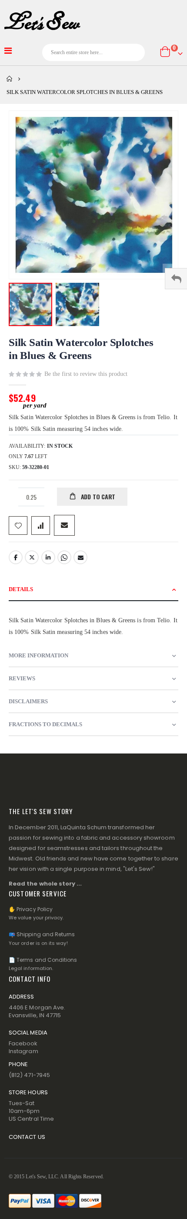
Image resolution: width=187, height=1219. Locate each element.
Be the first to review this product (85, 374)
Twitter (32, 557)
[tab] (93, 589)
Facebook (16, 557)
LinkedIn (48, 557)
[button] (77, 304)
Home (10, 78)
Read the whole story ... (45, 883)
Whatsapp (64, 557)
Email (80, 557)
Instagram (23, 1051)
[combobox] (93, 52)
